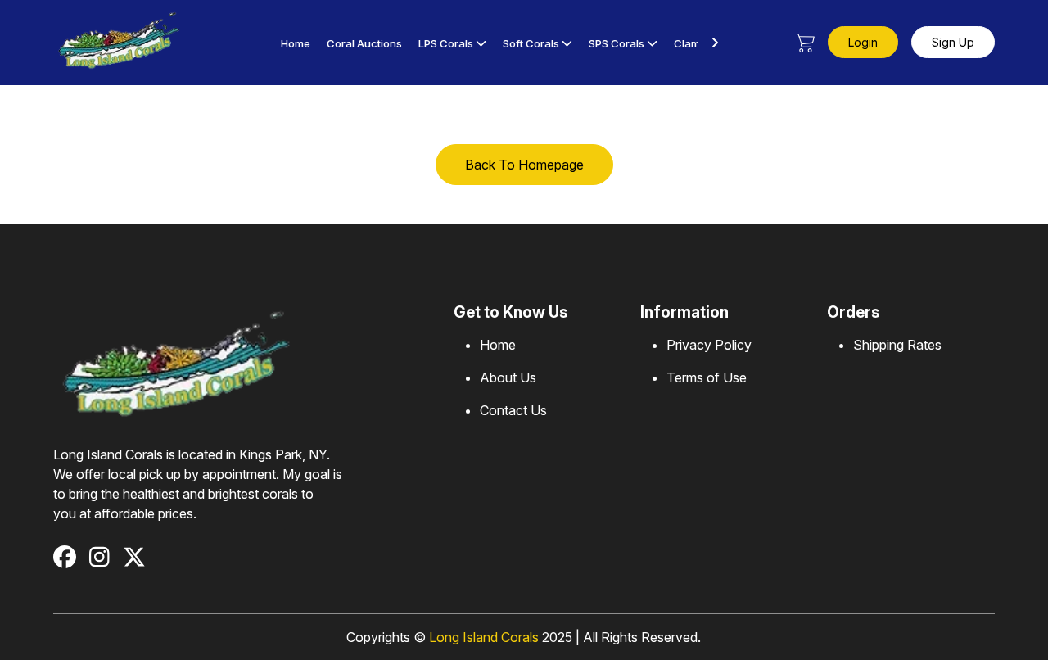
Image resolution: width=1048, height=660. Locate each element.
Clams (690, 43)
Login (863, 42)
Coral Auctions (364, 43)
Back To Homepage (524, 164)
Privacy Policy (709, 345)
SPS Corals (618, 43)
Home (295, 43)
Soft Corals (531, 43)
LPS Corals (445, 43)
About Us (508, 377)
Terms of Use (706, 377)
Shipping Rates (897, 345)
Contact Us (513, 410)
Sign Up (953, 42)
